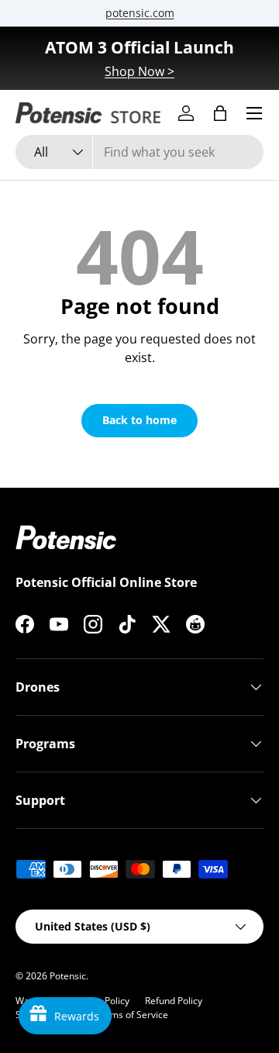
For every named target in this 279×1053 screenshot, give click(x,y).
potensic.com (139, 12)
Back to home (139, 420)
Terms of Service (131, 1014)
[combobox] (140, 152)
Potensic (68, 975)
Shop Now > (139, 71)
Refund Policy (173, 1000)
